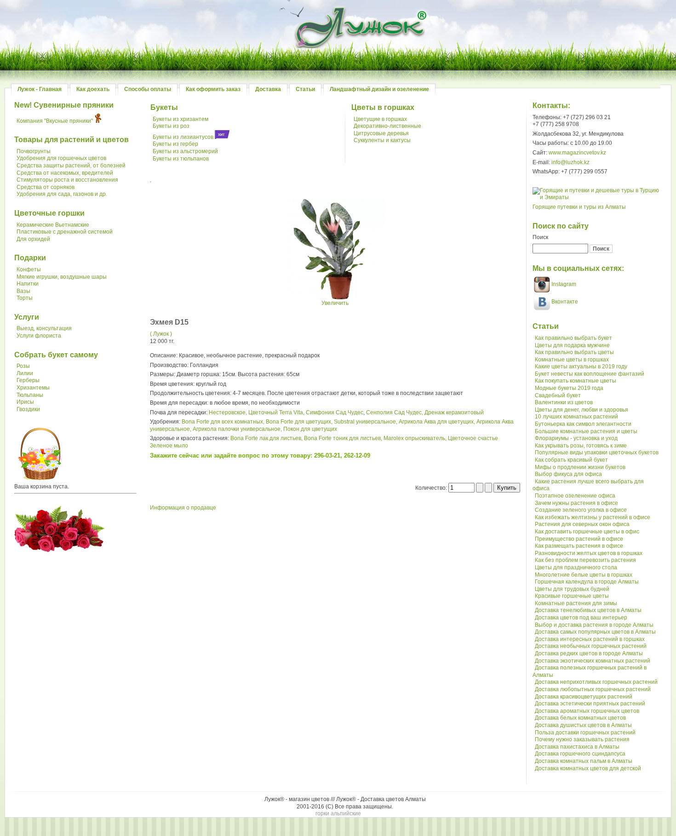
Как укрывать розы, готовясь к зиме (581, 445)
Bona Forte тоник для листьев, (343, 438)
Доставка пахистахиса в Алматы (577, 747)
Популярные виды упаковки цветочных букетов (597, 452)
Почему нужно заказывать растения (582, 739)
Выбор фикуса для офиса (568, 474)
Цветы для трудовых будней (572, 589)
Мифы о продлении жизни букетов (580, 467)
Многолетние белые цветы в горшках (583, 575)
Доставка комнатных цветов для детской (588, 768)
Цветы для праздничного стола (576, 567)
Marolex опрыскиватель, (415, 438)
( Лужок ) (161, 334)
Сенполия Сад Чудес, (394, 412)
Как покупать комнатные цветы (575, 381)
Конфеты (29, 269)
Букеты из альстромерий (185, 151)
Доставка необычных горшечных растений (591, 646)
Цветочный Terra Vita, (276, 412)
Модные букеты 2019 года (569, 388)
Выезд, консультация (44, 328)
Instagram (563, 284)
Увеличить (335, 303)
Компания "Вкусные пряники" (55, 121)
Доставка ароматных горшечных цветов (587, 711)
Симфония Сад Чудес (334, 412)
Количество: (431, 488)
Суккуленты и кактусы (382, 140)
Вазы (23, 291)
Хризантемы (33, 387)
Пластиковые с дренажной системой (65, 232)
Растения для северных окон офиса (582, 524)
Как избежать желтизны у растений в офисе (592, 517)
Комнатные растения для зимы (576, 603)
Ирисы (25, 402)
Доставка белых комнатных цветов (580, 718)
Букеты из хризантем (180, 119)
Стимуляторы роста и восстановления (67, 180)
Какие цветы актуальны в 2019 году (581, 366)
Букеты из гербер (175, 144)
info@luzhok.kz (570, 162)
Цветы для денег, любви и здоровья (581, 410)
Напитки (28, 284)
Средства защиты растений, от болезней (71, 165)
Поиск (540, 237)
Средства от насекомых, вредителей (65, 173)
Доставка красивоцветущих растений (583, 696)
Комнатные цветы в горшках (572, 359)
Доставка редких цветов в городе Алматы (589, 653)
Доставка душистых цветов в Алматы (583, 725)
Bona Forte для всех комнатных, (223, 421)
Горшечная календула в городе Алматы (587, 581)
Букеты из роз (171, 126)
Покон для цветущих (310, 429)
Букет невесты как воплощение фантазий (589, 374)
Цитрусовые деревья (381, 133)
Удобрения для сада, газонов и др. (62, 194)
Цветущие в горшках (380, 119)
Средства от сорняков (45, 187)
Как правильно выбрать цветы (574, 352)
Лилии (25, 373)
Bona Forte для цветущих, (299, 421)
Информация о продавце (183, 507)
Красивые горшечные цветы (572, 596)
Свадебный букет (558, 395)
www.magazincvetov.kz (577, 152)
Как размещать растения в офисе (579, 546)
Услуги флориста (39, 335)
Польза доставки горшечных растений (585, 732)
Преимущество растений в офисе (579, 539)
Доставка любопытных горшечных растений (593, 689)
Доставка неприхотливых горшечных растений (596, 682)
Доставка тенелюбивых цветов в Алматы (588, 610)
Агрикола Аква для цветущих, (437, 421)
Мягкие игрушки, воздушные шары (62, 277)
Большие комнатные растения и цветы (586, 431)
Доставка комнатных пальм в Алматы (583, 761)
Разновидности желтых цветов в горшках (588, 553)
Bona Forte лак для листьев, (266, 438)
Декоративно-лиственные (387, 126)
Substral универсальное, (365, 421)
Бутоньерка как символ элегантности (583, 424)
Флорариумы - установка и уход (576, 438)
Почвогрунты (34, 151)
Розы (23, 366)
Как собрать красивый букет (571, 460)
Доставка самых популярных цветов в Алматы (595, 632)
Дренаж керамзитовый (454, 412)
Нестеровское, (228, 412)
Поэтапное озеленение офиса (575, 495)
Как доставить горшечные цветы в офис (587, 531)
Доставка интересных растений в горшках (590, 639)
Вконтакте (564, 301)
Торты (25, 298)
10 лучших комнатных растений (576, 416)
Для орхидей (33, 239)
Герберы (28, 380)
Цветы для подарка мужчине (572, 345)
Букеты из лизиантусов (183, 137)
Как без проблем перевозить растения (585, 560)
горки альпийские (338, 813)
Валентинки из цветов (564, 402)
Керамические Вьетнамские (53, 225)
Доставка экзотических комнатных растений (592, 661)
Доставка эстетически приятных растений (590, 703)
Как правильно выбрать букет (573, 338)
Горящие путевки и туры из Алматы (579, 207)
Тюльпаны (30, 395)
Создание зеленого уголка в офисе (581, 510)
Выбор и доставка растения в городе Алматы (594, 625)
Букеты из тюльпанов (181, 158)
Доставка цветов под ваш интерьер (581, 617)
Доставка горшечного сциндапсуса (580, 753)
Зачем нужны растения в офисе (576, 503)
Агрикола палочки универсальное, (237, 429)
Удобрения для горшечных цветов (61, 158)
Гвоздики (28, 409)
